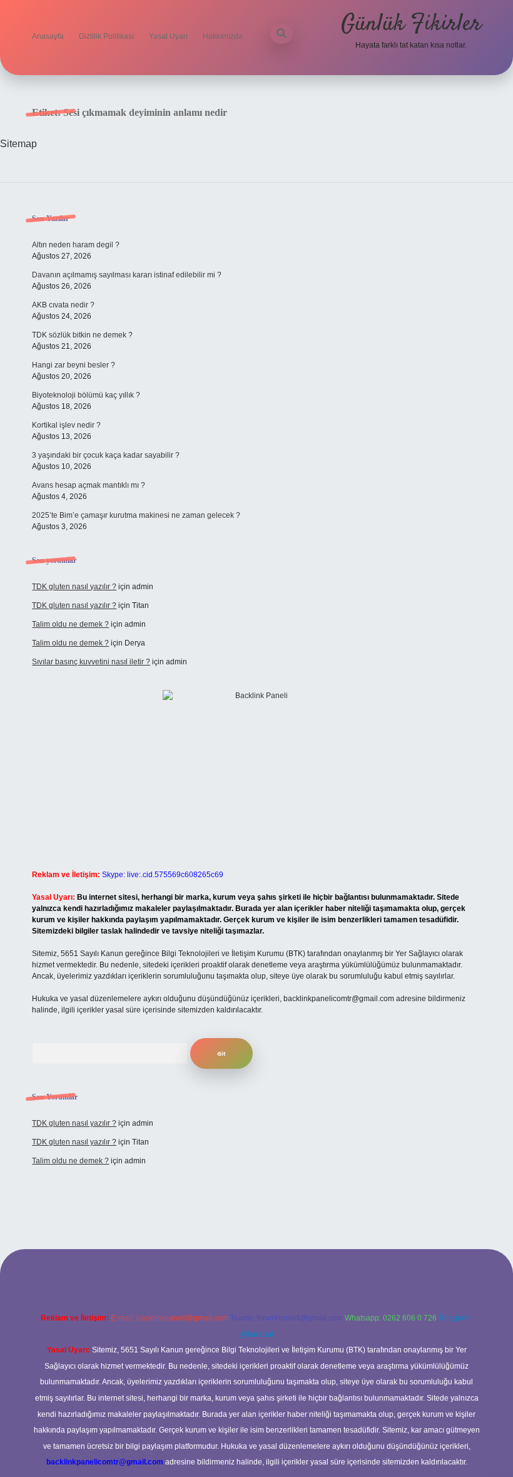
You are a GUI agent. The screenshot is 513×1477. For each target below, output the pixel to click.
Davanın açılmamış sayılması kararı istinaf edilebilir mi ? (126, 274)
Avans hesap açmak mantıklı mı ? (88, 485)
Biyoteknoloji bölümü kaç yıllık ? (86, 395)
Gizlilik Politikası (106, 36)
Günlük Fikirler (411, 24)
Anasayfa (48, 36)
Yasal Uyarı (168, 36)
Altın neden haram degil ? (75, 244)
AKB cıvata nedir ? (63, 305)
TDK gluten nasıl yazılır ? (74, 586)
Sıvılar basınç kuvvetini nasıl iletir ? (91, 661)
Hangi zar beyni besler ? (73, 365)
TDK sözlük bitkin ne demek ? (82, 335)
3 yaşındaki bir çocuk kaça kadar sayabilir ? (106, 455)
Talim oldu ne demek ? (70, 624)
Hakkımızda (223, 36)
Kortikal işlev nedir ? (66, 425)
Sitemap (18, 143)
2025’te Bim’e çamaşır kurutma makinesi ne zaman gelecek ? (136, 515)
